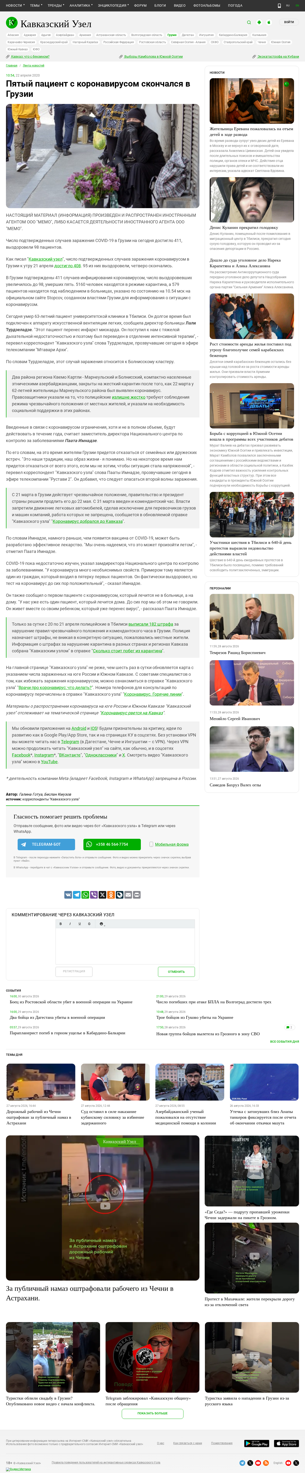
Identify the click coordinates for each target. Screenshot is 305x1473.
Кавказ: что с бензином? (30, 56)
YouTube (49, 761)
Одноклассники (101, 754)
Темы (35, 5)
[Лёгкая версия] (279, 6)
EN (297, 5)
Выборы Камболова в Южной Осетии (153, 56)
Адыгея (46, 35)
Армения (85, 35)
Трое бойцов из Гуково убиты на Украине (194, 1017)
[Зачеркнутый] (89, 924)
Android (78, 728)
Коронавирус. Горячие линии (153, 694)
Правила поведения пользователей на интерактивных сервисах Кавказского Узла (106, 1462)
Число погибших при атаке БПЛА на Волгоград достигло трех (213, 1001)
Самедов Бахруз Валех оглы (235, 785)
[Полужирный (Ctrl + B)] (60, 924)
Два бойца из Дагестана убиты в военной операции (57, 1017)
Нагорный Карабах (85, 42)
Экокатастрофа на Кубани (278, 56)
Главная (11, 65)
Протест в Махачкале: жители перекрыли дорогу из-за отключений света (250, 1301)
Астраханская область (111, 35)
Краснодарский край (54, 42)
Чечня (262, 42)
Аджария (30, 35)
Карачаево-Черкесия (21, 42)
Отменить (176, 971)
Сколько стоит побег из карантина (127, 650)
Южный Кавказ (18, 49)
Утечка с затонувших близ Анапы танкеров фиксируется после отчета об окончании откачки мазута (263, 1117)
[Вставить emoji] (101, 924)
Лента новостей (33, 65)
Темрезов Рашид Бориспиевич (237, 652)
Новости (14, 5)
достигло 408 (67, 265)
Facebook (21, 754)
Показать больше (152, 1413)
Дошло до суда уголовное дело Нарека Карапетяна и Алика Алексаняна (245, 262)
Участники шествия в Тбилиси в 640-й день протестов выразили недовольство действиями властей (250, 547)
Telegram (70, 741)
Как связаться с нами (187, 1443)
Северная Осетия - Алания (188, 42)
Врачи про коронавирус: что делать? (55, 687)
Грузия (172, 35)
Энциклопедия (112, 5)
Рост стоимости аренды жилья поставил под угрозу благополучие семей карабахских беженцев (250, 349)
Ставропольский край (238, 42)
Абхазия (13, 35)
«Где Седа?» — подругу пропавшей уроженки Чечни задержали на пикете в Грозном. (247, 1214)
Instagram (44, 754)
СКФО (215, 42)
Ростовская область (152, 42)
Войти (289, 22)
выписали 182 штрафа (150, 624)
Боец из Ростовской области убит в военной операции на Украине (71, 1001)
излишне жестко (128, 397)
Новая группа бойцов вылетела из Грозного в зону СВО (208, 1033)
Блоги (160, 5)
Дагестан (188, 35)
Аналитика (80, 5)
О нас (160, 1443)
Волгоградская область (146, 35)
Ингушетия (206, 35)
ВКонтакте (70, 754)
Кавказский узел (45, 259)
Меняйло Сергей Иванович (235, 718)
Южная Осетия (280, 42)
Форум (140, 5)
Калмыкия (259, 35)
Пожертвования (222, 1443)
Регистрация (74, 971)
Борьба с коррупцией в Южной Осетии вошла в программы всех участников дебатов (251, 436)
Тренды (55, 5)
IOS (94, 728)
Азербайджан (65, 35)
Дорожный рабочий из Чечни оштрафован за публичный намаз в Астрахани (38, 1117)
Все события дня (284, 1041)
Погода (235, 5)
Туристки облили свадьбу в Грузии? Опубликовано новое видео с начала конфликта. (50, 1400)
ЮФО (36, 49)
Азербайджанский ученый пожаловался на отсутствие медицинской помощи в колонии (185, 1117)
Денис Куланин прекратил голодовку (244, 227)
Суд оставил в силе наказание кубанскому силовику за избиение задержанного (112, 1117)
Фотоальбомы (206, 5)
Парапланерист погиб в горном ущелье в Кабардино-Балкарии (67, 1032)
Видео (180, 5)
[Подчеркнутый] (79, 924)
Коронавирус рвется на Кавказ (132, 712)
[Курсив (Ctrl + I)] (70, 924)
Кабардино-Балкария (233, 35)
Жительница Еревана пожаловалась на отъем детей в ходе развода (251, 131)
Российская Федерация (118, 42)
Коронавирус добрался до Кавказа (87, 521)
